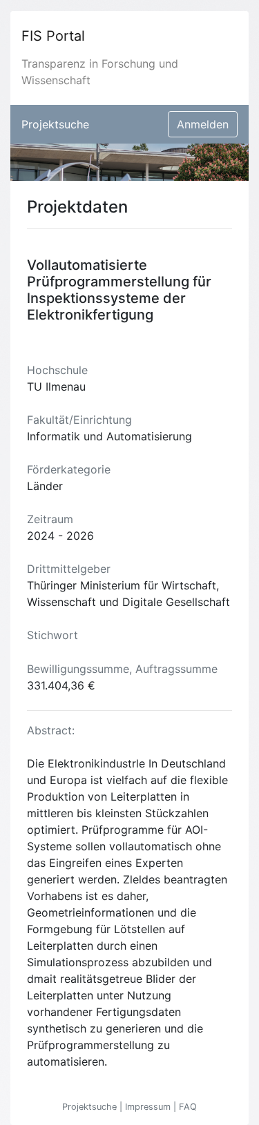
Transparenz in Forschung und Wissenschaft (99, 72)
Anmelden (203, 124)
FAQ (188, 1107)
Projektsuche (55, 124)
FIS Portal (53, 36)
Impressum (149, 1107)
